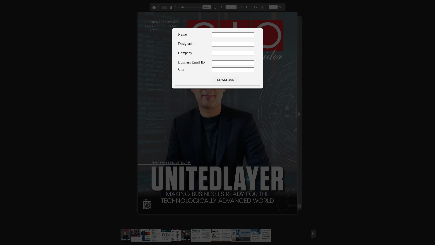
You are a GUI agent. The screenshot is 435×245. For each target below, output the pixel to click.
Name (182, 34)
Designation (186, 44)
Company (185, 53)
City (181, 69)
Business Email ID (191, 62)
